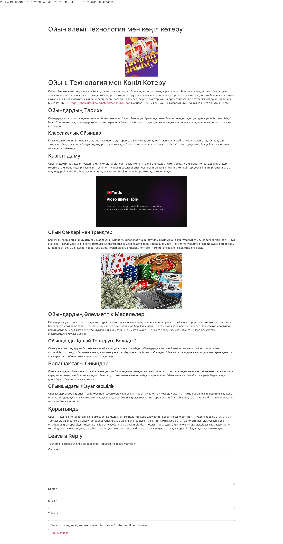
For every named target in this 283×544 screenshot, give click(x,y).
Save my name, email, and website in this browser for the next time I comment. (100, 525)
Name (52, 488)
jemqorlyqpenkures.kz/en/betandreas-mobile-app (99, 103)
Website (53, 512)
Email (52, 500)
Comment (55, 449)
